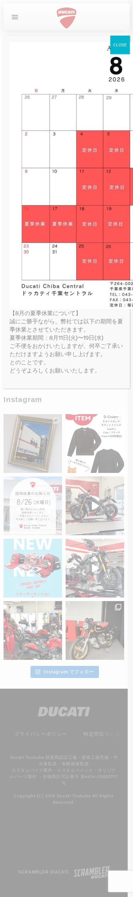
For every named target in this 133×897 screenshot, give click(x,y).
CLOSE (120, 44)
